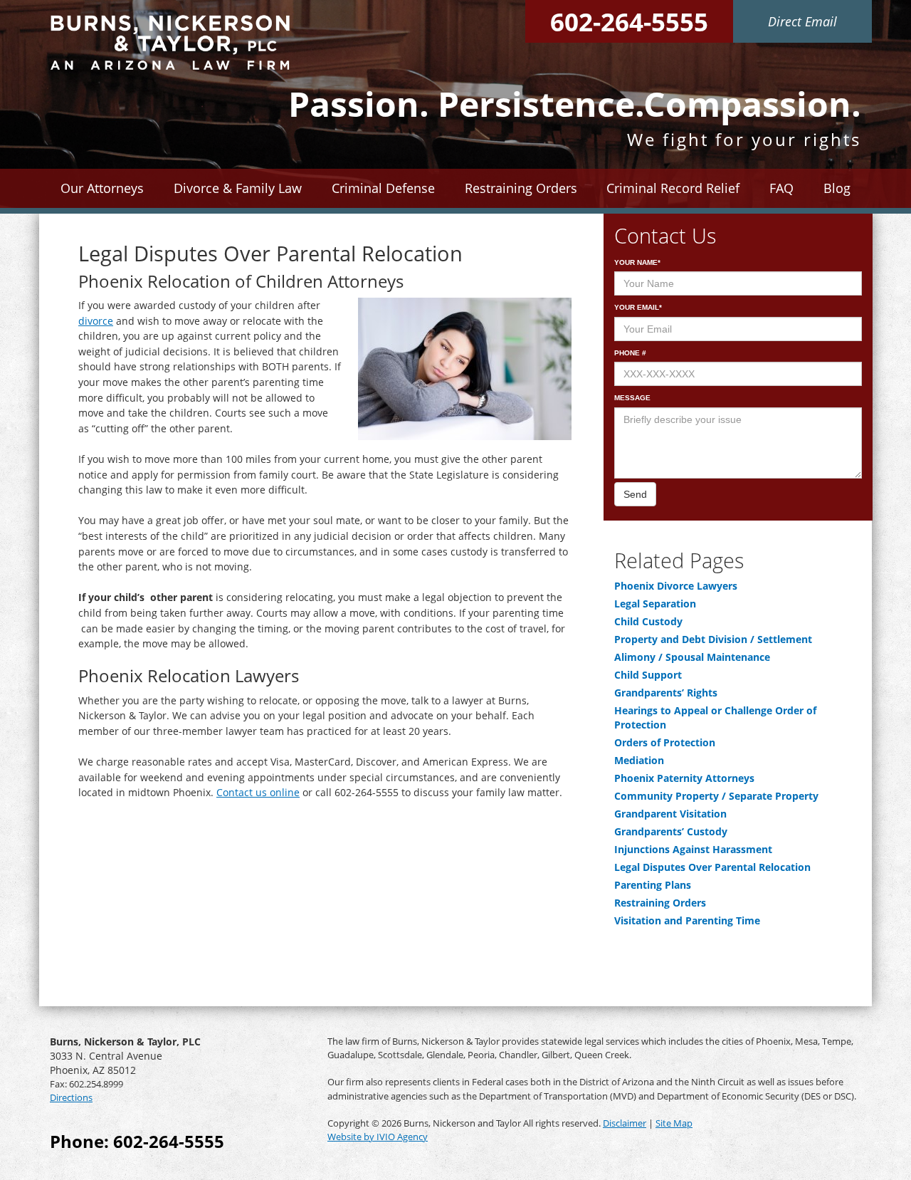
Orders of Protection (664, 742)
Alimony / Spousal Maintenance (692, 657)
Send (635, 494)
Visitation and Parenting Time (687, 920)
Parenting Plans (652, 885)
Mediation (639, 760)
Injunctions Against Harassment (693, 849)
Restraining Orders (660, 902)
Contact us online (258, 792)
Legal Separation (655, 603)
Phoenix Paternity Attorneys (684, 778)
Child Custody (648, 621)
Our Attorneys (102, 188)
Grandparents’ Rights (665, 692)
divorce (95, 321)
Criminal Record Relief (672, 188)
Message (632, 398)
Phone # (630, 353)
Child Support (648, 675)
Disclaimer (624, 1123)
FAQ (781, 188)
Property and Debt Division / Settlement (713, 639)
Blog (837, 188)
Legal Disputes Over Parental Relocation (712, 867)
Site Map (674, 1123)
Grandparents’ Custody (670, 831)
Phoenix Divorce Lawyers (675, 585)
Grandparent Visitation (670, 813)
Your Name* (637, 262)
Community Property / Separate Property (716, 796)
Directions (71, 1097)
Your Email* (638, 307)
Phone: (137, 1141)
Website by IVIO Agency (377, 1136)
